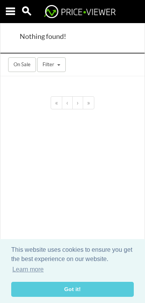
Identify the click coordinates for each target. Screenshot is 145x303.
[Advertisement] (72, 179)
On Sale (22, 64)
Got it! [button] (72, 289)
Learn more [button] (28, 269)
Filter (48, 64)
